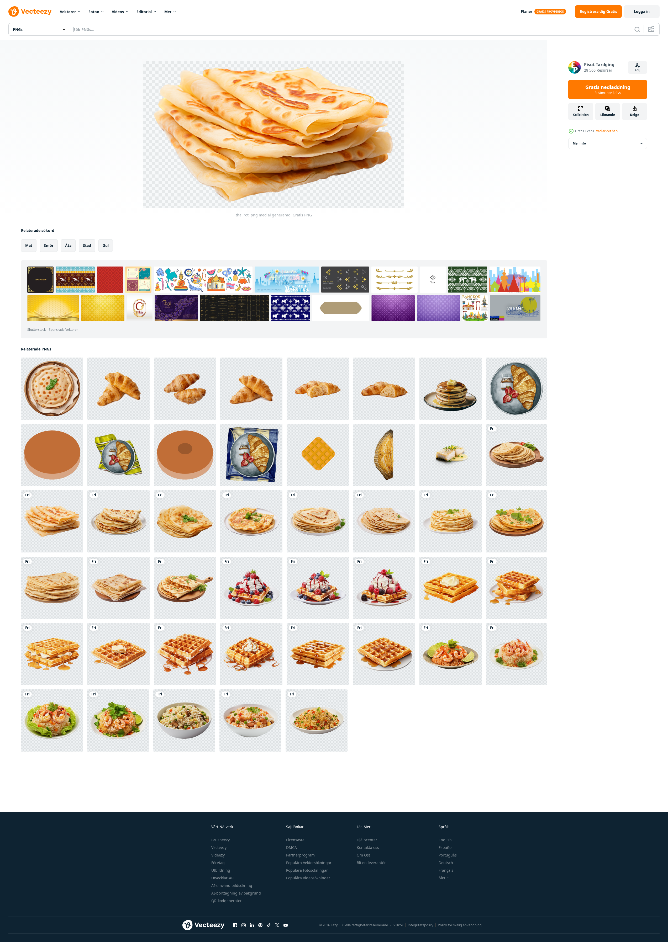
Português (448, 855)
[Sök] (637, 29)
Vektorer (68, 11)
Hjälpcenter (367, 839)
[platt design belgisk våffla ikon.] (318, 455)
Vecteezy (219, 847)
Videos (118, 11)
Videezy (218, 855)
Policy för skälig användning (460, 925)
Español (446, 847)
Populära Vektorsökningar (309, 862)
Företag (218, 862)
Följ (637, 70)
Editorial (144, 11)
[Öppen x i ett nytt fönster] (277, 925)
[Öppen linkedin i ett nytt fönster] (252, 925)
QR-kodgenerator (226, 900)
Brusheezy (220, 839)
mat (28, 245)
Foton (93, 11)
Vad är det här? (607, 131)
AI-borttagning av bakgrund (236, 893)
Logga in (642, 11)
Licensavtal (296, 839)
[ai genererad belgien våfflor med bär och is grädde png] (251, 588)
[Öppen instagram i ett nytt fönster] (243, 925)
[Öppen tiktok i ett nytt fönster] (269, 925)
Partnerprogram (300, 855)
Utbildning (220, 870)
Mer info (579, 143)
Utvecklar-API (223, 877)
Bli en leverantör (371, 862)
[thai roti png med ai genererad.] (516, 455)
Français (446, 870)
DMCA (291, 847)
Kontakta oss (368, 847)
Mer (167, 11)
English (445, 839)
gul (106, 245)
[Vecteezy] (29, 11)
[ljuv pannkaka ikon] (52, 455)
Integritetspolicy (420, 925)
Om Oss (364, 855)
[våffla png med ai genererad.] (450, 588)
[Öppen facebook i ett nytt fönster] (235, 925)
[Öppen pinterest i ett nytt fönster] (260, 925)
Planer (526, 11)
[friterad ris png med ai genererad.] (450, 654)
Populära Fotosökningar (307, 870)
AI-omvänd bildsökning (231, 885)
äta (68, 245)
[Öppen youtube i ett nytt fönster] (285, 925)
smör (49, 245)
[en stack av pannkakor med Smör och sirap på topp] (450, 389)
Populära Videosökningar (308, 877)
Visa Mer (515, 308)
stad (87, 245)
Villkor (398, 925)
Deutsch (446, 862)
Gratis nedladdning (607, 89)
